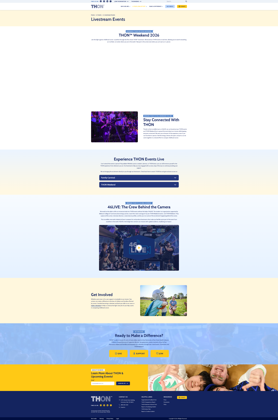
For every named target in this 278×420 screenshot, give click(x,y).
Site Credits (94, 418)
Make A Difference (155, 6)
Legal (117, 418)
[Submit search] (186, 1)
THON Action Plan (146, 409)
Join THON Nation (120, 1)
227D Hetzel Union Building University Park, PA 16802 (128, 401)
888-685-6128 (124, 405)
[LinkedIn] (107, 1)
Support (140, 353)
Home (93, 15)
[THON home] (97, 6)
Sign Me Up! (122, 383)
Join (161, 353)
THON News (135, 1)
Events (99, 15)
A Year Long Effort (139, 6)
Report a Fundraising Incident (148, 406)
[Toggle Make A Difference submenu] (162, 6)
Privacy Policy (110, 418)
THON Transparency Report (148, 402)
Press (165, 400)
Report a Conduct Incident (148, 411)
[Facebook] (101, 1)
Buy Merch (170, 6)
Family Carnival (108, 177)
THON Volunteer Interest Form (149, 404)
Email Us (123, 407)
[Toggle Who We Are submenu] (129, 6)
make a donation (96, 305)
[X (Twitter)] (110, 1)
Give (120, 353)
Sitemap (102, 418)
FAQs (165, 404)
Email (93, 380)
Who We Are (125, 6)
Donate (183, 6)
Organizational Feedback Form (149, 400)
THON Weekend (108, 184)
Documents (166, 402)
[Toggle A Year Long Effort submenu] (146, 6)
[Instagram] (104, 1)
